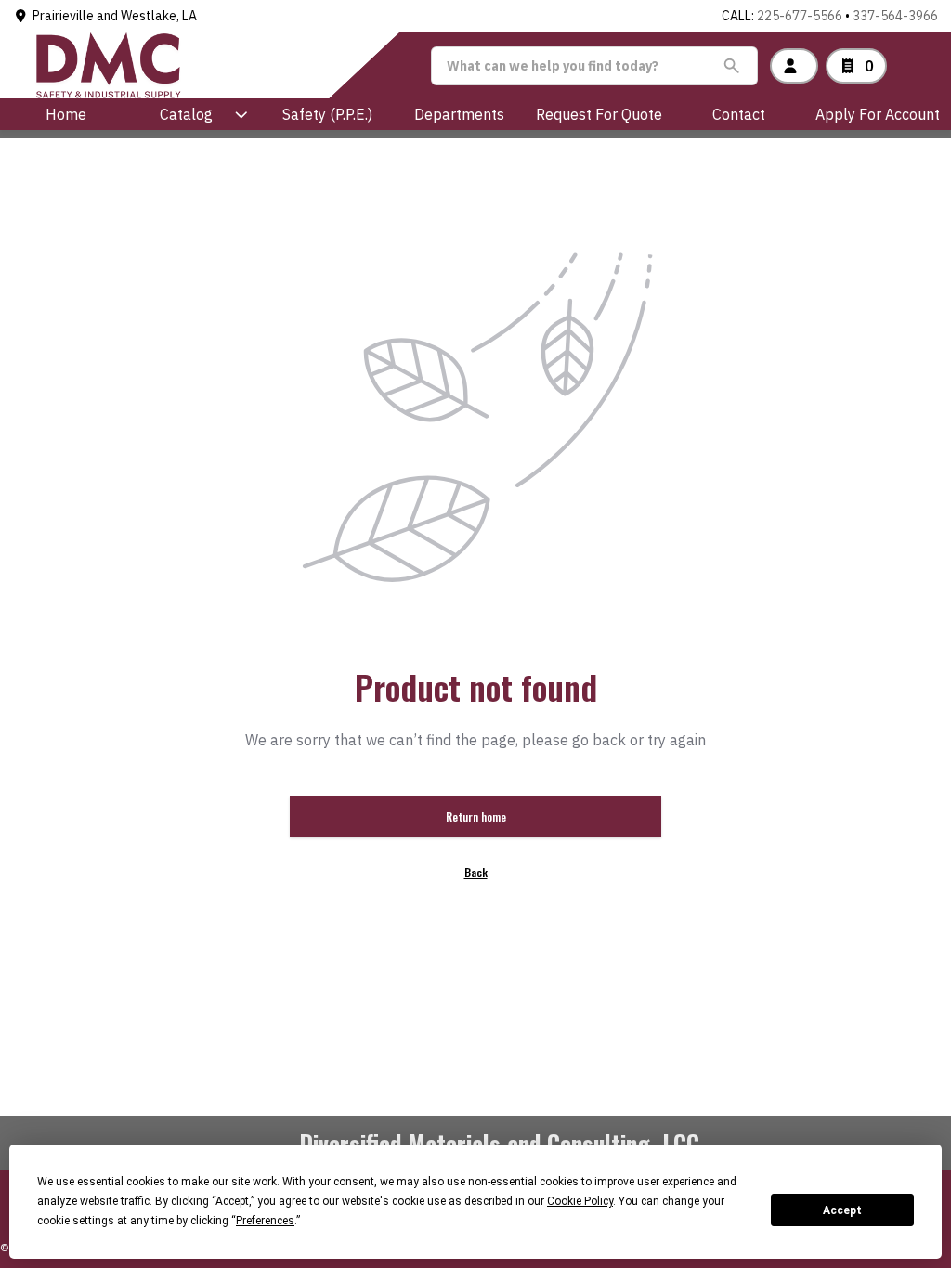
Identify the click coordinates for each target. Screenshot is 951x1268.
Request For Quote (599, 114)
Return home (476, 816)
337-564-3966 (895, 15)
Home (66, 114)
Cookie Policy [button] (580, 1201)
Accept (842, 1210)
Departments (459, 114)
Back (476, 872)
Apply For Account (877, 114)
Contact (738, 114)
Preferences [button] (265, 1220)
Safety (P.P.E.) (327, 114)
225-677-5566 (799, 15)
